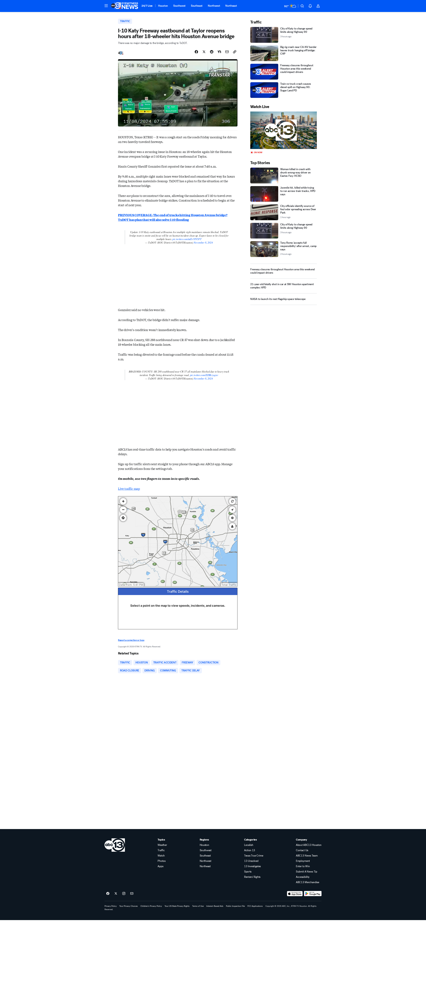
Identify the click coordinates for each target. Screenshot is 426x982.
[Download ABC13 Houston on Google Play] (312, 893)
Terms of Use (198, 906)
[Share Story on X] (204, 52)
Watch (161, 855)
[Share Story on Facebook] (196, 52)
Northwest (214, 5)
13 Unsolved (251, 861)
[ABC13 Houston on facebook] (108, 893)
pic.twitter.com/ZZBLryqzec (204, 375)
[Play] (283, 130)
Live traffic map (129, 488)
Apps (160, 866)
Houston (163, 5)
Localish (248, 845)
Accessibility (303, 877)
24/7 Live (147, 5)
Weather (162, 845)
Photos (161, 861)
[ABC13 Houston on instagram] (123, 893)
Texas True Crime (253, 855)
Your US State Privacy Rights (177, 906)
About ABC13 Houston (308, 845)
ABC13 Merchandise (307, 882)
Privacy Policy (111, 906)
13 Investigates (252, 866)
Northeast (231, 5)
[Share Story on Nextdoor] (219, 52)
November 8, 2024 (203, 242)
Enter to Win (303, 866)
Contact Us (302, 850)
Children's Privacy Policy (151, 906)
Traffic (161, 850)
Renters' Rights (252, 877)
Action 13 (249, 850)
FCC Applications (255, 906)
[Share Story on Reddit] (211, 52)
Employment (303, 861)
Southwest (179, 5)
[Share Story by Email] (227, 52)
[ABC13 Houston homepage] (124, 6)
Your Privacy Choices (128, 906)
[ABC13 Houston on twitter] (115, 893)
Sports (247, 871)
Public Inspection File (235, 906)
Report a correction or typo (131, 640)
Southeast (197, 5)
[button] (106, 5)
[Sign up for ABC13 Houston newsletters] (131, 893)
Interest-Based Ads (214, 906)
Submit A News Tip (306, 871)
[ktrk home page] (115, 845)
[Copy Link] (234, 52)
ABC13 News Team (307, 855)
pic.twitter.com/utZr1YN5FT (186, 239)
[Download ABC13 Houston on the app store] (295, 893)
